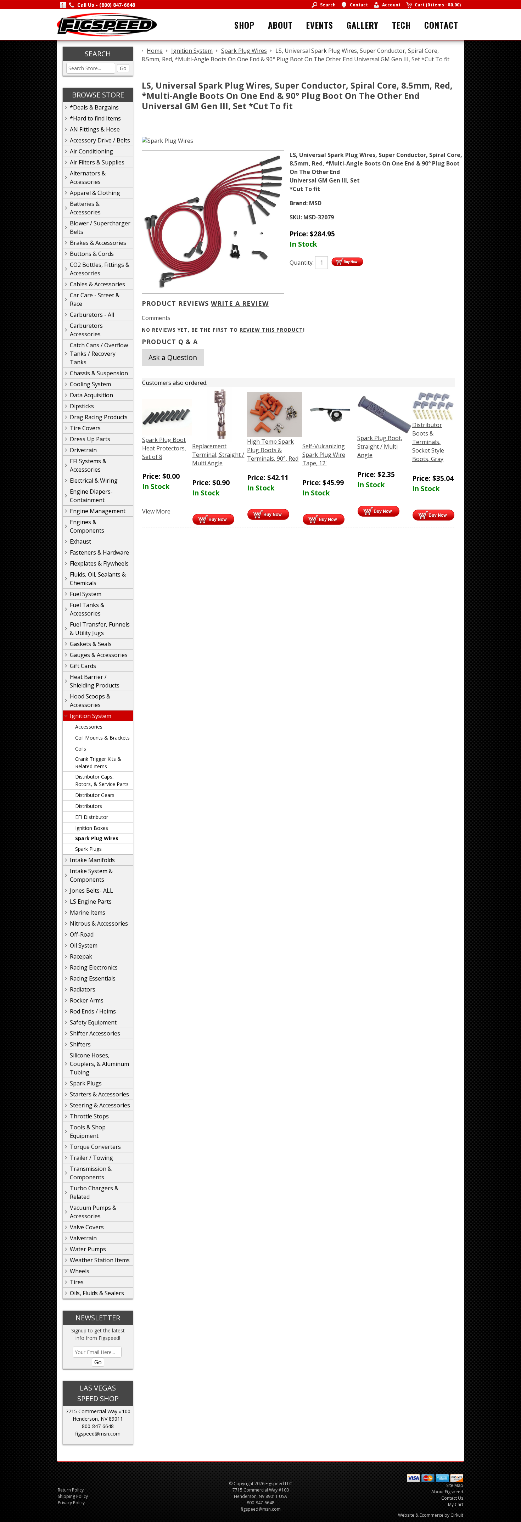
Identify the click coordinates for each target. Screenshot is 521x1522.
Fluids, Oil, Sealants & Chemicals (98, 579)
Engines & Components (87, 526)
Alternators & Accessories (88, 177)
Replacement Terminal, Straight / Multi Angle (218, 454)
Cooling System (90, 384)
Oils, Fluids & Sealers (97, 1293)
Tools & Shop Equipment (88, 1131)
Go (123, 68)
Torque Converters (95, 1147)
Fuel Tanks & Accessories (87, 609)
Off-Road (82, 934)
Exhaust (80, 541)
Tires (77, 1282)
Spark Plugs (88, 849)
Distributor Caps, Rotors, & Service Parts (102, 780)
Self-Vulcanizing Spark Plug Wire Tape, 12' (323, 454)
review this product (271, 329)
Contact (441, 24)
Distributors (88, 806)
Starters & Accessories (99, 1094)
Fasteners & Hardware (99, 552)
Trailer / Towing (91, 1158)
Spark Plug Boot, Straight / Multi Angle (379, 446)
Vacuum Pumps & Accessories (93, 1212)
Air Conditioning (91, 151)
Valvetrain (83, 1238)
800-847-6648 (98, 1426)
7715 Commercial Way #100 (98, 1411)
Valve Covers (87, 1227)
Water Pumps (88, 1249)
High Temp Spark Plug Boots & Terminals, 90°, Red (272, 450)
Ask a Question (173, 357)
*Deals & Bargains (94, 107)
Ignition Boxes (91, 828)
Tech (401, 24)
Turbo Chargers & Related (94, 1192)
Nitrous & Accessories (99, 923)
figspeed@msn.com (98, 1433)
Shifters (80, 1044)
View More (156, 511)
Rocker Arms (86, 1000)
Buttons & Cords (92, 254)
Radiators (82, 989)
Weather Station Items (100, 1260)
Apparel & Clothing (95, 193)
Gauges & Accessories (99, 655)
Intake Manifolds (92, 860)
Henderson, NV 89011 (98, 1418)
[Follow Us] (63, 4)
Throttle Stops (89, 1116)
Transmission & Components (91, 1173)
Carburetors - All (92, 315)
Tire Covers (85, 428)
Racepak (81, 956)
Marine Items (87, 912)
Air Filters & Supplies (97, 162)
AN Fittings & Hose (95, 129)
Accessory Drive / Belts (100, 140)
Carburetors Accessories (86, 330)
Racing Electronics (94, 967)
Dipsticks (82, 406)
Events (319, 24)
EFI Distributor (91, 817)
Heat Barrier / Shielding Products (94, 681)
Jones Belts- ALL (91, 890)
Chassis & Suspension (99, 373)
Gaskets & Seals (91, 644)
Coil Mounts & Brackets (102, 737)
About (280, 24)
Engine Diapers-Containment (91, 496)
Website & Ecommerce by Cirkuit (430, 1515)
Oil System (83, 945)
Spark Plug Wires (96, 838)
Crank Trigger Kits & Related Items (98, 763)
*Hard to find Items (95, 118)
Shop (244, 24)
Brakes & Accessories (98, 243)
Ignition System (90, 716)
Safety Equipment (93, 1022)
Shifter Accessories (95, 1033)
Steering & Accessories (100, 1105)
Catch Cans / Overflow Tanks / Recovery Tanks (99, 353)
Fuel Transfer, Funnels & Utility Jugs (100, 628)
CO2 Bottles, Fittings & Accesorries (99, 269)
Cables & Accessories (97, 284)
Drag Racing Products (99, 417)
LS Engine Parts (91, 901)
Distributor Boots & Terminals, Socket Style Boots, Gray (428, 442)
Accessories (88, 726)
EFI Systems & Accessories (88, 465)
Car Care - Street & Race (94, 299)
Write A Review (240, 303)
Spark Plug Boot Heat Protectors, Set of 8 (164, 448)
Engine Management (97, 511)
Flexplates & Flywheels (99, 563)
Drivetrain (83, 450)
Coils (80, 748)
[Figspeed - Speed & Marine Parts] (107, 24)
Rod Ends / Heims (93, 1011)
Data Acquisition (91, 395)
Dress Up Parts (90, 439)
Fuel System (85, 594)
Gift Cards (83, 666)
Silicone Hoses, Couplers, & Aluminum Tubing (99, 1063)
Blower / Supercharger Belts (100, 227)
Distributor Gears (94, 795)
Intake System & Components (91, 875)
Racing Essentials (93, 978)
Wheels (79, 1271)
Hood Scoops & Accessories (90, 700)
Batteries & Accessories (85, 208)
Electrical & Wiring (94, 480)
